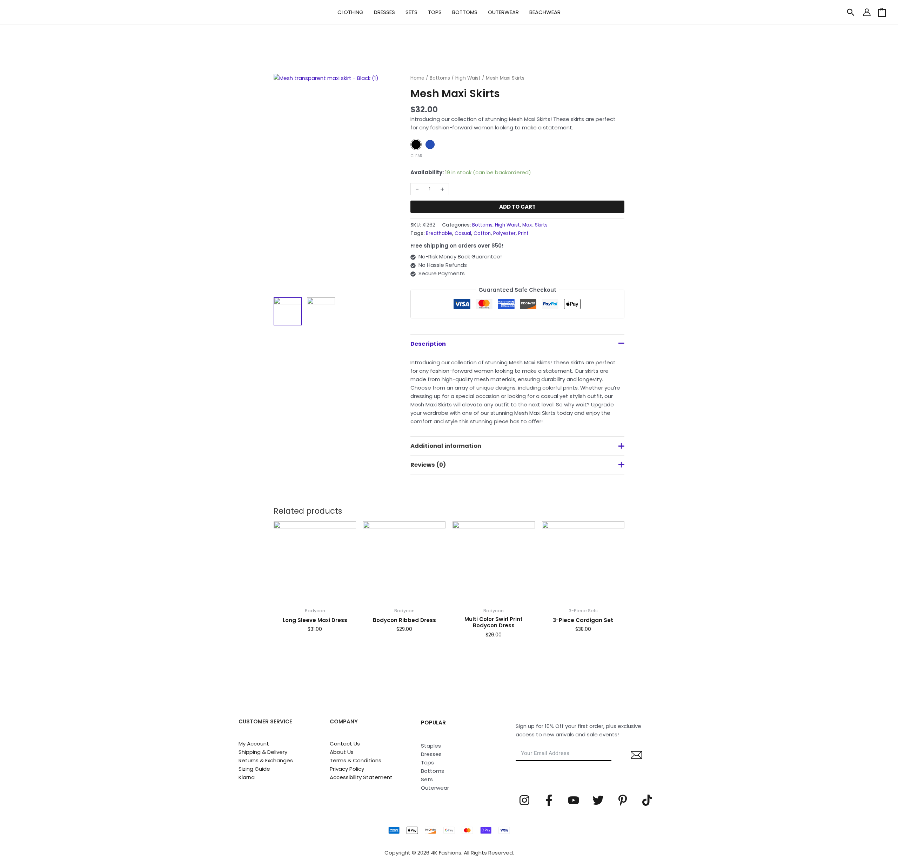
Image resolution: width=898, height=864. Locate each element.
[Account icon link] (867, 12)
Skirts (541, 225)
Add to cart (517, 206)
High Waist (468, 78)
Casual (463, 233)
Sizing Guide (254, 768)
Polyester (504, 233)
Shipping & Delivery (263, 752)
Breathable (439, 233)
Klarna (247, 777)
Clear (416, 155)
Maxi (527, 225)
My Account (254, 743)
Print (523, 233)
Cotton (482, 233)
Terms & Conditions (355, 760)
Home (417, 78)
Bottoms (440, 78)
